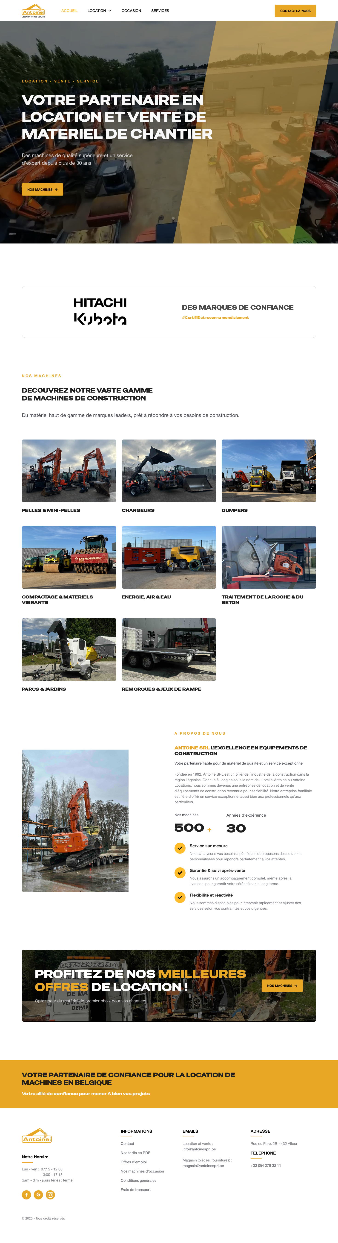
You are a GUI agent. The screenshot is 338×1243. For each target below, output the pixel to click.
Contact (127, 1143)
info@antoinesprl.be (199, 1149)
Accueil (69, 10)
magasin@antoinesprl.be (203, 1165)
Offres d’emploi (134, 1162)
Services (160, 10)
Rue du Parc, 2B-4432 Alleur (274, 1143)
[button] (100, 10)
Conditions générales (138, 1180)
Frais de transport (136, 1189)
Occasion (131, 10)
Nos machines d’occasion (142, 1171)
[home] (33, 11)
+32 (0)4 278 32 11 (266, 1165)
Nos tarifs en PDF (135, 1152)
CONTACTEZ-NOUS (295, 11)
